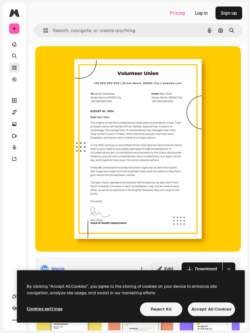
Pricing (177, 13)
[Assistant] (14, 159)
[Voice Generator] (14, 147)
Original (77, 58)
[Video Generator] (14, 135)
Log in (201, 13)
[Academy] (14, 308)
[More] (14, 320)
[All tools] (14, 100)
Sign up (229, 13)
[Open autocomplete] (43, 30)
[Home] (14, 44)
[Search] (14, 56)
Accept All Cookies (211, 309)
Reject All (161, 309)
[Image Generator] (14, 124)
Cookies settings (44, 309)
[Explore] (14, 79)
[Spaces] (14, 112)
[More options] (141, 268)
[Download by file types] (228, 268)
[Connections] (14, 296)
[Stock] (14, 67)
